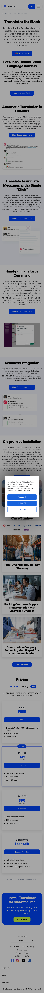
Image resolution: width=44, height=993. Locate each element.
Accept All (22, 497)
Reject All (22, 503)
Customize (22, 509)
